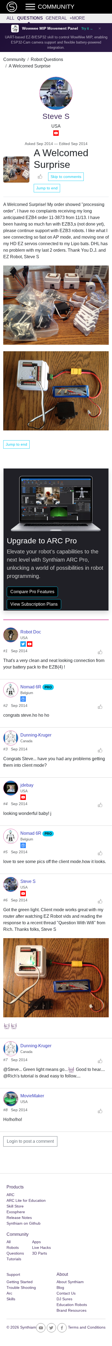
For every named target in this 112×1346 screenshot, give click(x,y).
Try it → (87, 28)
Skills (11, 1299)
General (56, 18)
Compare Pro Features (32, 591)
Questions (30, 18)
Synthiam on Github (24, 1223)
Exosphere (16, 1212)
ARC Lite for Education (26, 1200)
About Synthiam (70, 1282)
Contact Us (66, 1293)
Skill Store (15, 1206)
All (10, 18)
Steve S (28, 881)
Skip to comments (66, 176)
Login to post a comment (30, 1141)
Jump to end (47, 188)
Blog (60, 1287)
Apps (36, 1242)
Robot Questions (47, 59)
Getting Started (20, 1282)
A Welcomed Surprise (30, 66)
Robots (13, 1247)
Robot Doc (30, 632)
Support (13, 1274)
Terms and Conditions (86, 1327)
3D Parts (39, 1253)
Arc (9, 1293)
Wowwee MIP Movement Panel (50, 28)
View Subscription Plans (34, 604)
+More (77, 18)
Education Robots (72, 1304)
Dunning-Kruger (35, 735)
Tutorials (14, 1259)
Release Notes (19, 1217)
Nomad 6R (31, 687)
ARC (10, 1195)
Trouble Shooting (21, 1287)
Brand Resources (71, 1310)
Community (14, 59)
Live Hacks (41, 1247)
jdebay (26, 785)
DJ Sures (64, 1299)
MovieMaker (32, 1096)
